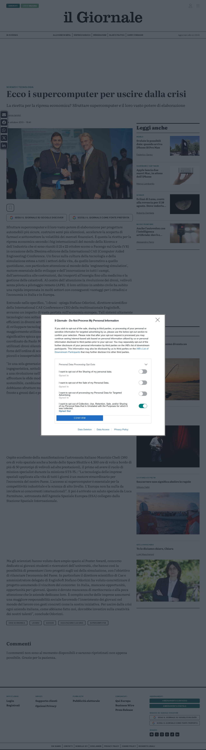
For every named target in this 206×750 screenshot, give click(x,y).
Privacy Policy (121, 429)
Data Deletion (85, 429)
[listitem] (103, 364)
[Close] (159, 321)
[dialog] (103, 375)
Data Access (103, 429)
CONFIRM (80, 418)
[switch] (143, 371)
